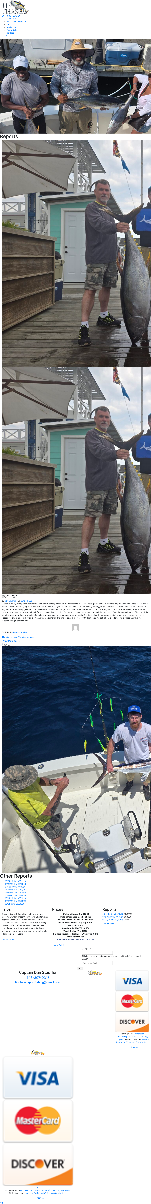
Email (85, 959)
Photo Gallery (12, 30)
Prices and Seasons (15, 21)
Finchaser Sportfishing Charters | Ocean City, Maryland (132, 1037)
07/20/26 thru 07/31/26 (15, 884)
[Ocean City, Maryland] (38, 1053)
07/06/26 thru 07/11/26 (15, 889)
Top (1, 1202)
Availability (11, 27)
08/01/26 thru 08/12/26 (15, 881)
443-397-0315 (10, 16)
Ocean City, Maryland (56, 1193)
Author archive (10, 637)
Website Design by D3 (36, 1193)
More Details (9, 939)
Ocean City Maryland (138, 1042)
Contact (10, 33)
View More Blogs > (11, 641)
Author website (27, 637)
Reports (10, 24)
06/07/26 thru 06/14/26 (15, 901)
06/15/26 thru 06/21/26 (15, 898)
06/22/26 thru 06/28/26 (15, 895)
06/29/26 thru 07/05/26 (15, 892)
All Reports (109, 923)
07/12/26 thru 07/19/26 (15, 887)
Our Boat (10, 18)
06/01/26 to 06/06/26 (14, 904)
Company (86, 949)
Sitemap (134, 1047)
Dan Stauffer (10, 601)
